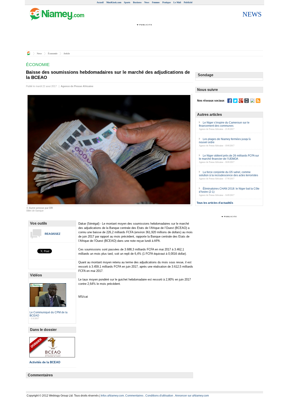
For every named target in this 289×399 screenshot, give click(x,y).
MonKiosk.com (113, 2)
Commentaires (134, 395)
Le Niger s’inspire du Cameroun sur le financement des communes (224, 124)
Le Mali (177, 2)
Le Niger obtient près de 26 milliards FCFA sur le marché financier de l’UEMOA (229, 157)
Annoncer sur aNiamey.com (192, 395)
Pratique (166, 2)
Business (137, 2)
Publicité (188, 2)
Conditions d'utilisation (159, 395)
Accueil (100, 2)
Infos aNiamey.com (112, 395)
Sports (127, 2)
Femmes (156, 2)
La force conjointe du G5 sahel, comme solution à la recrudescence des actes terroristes (228, 174)
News (146, 2)
